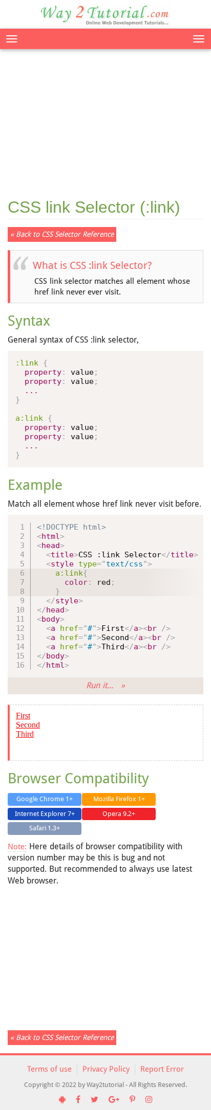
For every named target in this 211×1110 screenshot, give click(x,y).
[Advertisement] (105, 118)
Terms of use (49, 1069)
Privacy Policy (106, 1069)
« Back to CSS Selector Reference (62, 234)
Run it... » (105, 685)
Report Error (162, 1069)
